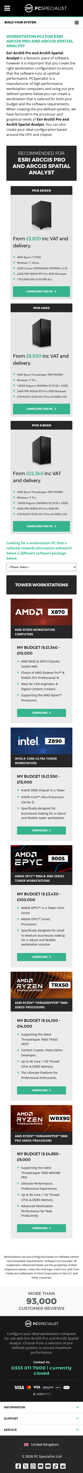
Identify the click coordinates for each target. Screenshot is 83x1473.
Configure (40, 712)
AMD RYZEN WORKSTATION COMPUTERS (35, 632)
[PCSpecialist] (45, 8)
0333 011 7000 (28, 1367)
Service (10, 1430)
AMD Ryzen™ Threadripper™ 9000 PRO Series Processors (41, 1138)
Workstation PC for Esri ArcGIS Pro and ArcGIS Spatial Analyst (39, 41)
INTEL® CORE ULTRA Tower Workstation (36, 760)
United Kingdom (45, 1445)
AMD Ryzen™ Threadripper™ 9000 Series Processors (41, 1005)
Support (11, 1418)
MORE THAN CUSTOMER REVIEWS (41, 1301)
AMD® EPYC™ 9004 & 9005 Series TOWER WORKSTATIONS (39, 878)
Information (14, 1407)
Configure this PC (41, 291)
